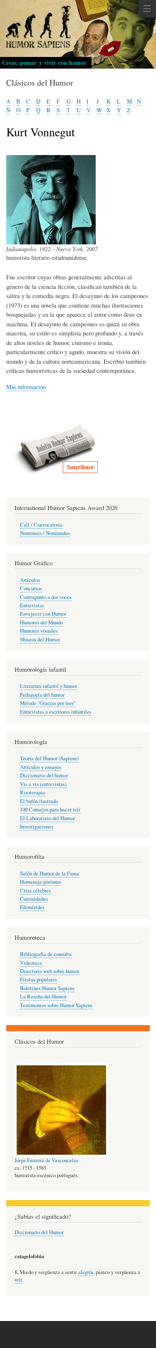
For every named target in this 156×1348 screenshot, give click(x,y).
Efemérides (32, 907)
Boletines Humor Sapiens (47, 988)
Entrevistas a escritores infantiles (56, 711)
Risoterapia (32, 792)
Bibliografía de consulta (46, 954)
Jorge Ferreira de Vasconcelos (46, 1160)
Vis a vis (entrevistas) (43, 784)
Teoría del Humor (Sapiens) (49, 758)
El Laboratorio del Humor (47, 818)
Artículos (30, 580)
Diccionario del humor (44, 775)
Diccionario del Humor (39, 1232)
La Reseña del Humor (43, 996)
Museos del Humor (40, 639)
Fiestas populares (38, 979)
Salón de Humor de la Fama (49, 873)
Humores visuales (39, 630)
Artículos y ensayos (40, 767)
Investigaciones (36, 826)
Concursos (31, 588)
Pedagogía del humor (42, 694)
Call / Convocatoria (41, 524)
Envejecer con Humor (43, 613)
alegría (85, 1272)
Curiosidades (34, 898)
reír (18, 1279)
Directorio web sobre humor (49, 971)
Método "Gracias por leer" (48, 703)
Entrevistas (32, 605)
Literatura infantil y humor (48, 686)
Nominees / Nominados (45, 533)
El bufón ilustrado (39, 801)
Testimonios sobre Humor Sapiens (56, 1005)
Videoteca (31, 962)
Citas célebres (35, 890)
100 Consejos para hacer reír (50, 809)
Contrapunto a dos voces (46, 597)
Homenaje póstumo (40, 881)
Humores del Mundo (41, 622)
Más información (26, 387)
